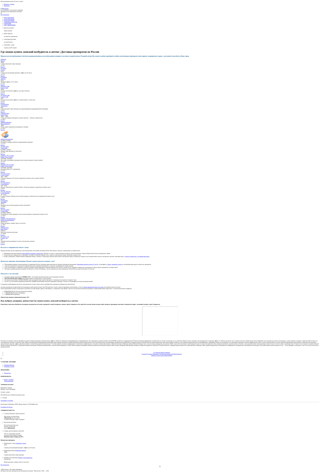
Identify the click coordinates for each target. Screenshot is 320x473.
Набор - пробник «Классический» (9, 380)
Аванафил (3, 202)
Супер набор (4, 211)
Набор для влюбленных (7, 220)
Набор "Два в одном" (7, 157)
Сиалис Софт (4, 97)
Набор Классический (7, 139)
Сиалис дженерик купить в (114, 264)
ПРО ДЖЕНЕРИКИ (10, 25)
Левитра (3, 79)
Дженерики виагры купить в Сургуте (87, 264)
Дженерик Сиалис (9, 366)
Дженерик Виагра (9, 365)
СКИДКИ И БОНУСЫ (10, 22)
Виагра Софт (4, 88)
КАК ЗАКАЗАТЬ (9, 17)
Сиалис (3, 70)
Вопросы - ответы (9, 4)
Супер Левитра (5, 193)
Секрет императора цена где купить (93, 287)
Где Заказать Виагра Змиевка (161, 352)
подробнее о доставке (7, 400)
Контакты (7, 5)
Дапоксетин (4, 106)
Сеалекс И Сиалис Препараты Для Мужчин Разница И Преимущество (162, 354)
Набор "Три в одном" (7, 166)
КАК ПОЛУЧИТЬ (9, 20)
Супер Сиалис (5, 175)
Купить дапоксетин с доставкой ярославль (137, 256)
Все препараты (5, 14)
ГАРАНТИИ (7, 23)
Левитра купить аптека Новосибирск (161, 355)
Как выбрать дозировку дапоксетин (33, 253)
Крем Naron (4, 229)
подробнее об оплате (6, 407)
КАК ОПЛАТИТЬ (9, 19)
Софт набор (4, 148)
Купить (3, 67)
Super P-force (4, 115)
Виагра (3, 61)
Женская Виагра (5, 124)
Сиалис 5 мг (4, 238)
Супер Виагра (5, 184)
